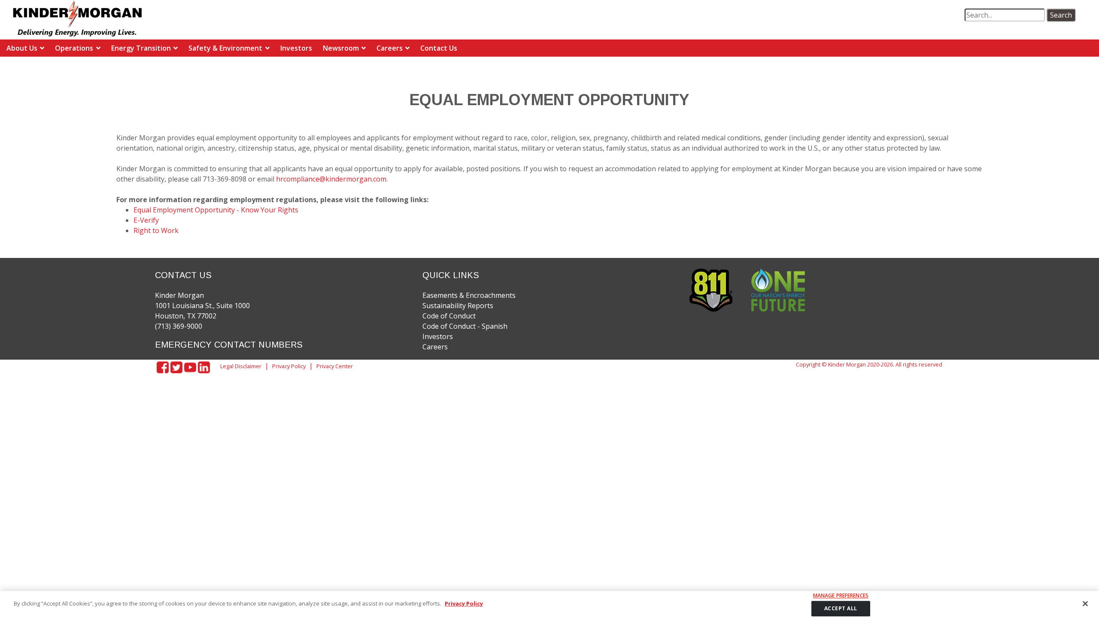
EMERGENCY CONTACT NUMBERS (229, 344)
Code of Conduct (449, 316)
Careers (389, 48)
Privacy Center (334, 366)
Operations (74, 48)
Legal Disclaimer (240, 366)
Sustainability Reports (457, 305)
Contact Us (438, 48)
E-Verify (146, 220)
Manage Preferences (840, 596)
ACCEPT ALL (840, 608)
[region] (549, 604)
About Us (21, 48)
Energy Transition (141, 48)
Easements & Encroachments (469, 295)
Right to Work (156, 230)
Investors (296, 48)
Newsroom (341, 48)
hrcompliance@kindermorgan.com (331, 179)
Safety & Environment (225, 48)
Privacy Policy (289, 366)
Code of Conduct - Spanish (464, 326)
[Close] (1085, 603)
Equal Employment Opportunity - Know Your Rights (216, 210)
